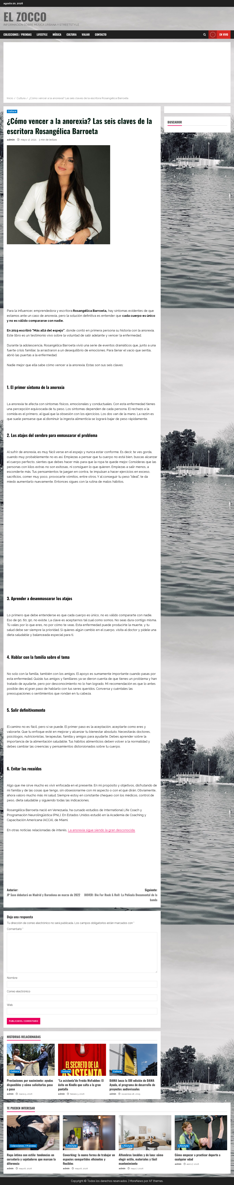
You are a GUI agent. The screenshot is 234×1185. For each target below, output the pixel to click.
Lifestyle (42, 34)
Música (57, 34)
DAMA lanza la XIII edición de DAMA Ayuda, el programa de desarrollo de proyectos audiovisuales (132, 1084)
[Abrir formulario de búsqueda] (204, 34)
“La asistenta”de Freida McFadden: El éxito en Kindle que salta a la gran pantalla (81, 1084)
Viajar (86, 34)
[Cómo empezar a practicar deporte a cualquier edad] (201, 1132)
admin (11, 139)
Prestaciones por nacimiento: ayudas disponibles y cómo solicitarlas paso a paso (30, 1084)
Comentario (15, 929)
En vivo (223, 34)
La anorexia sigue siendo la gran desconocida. (101, 830)
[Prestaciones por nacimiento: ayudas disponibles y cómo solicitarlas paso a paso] (31, 1060)
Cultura (71, 34)
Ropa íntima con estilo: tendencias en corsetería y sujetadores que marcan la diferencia (31, 1159)
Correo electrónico (18, 991)
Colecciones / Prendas (17, 34)
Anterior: (43, 892)
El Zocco (25, 16)
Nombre (12, 977)
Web (10, 1005)
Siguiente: (120, 895)
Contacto (100, 34)
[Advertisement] (117, 70)
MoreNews (136, 1181)
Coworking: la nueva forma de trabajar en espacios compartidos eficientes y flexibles (89, 1159)
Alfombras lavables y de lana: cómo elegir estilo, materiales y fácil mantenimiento (141, 1159)
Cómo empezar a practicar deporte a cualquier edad (197, 1157)
